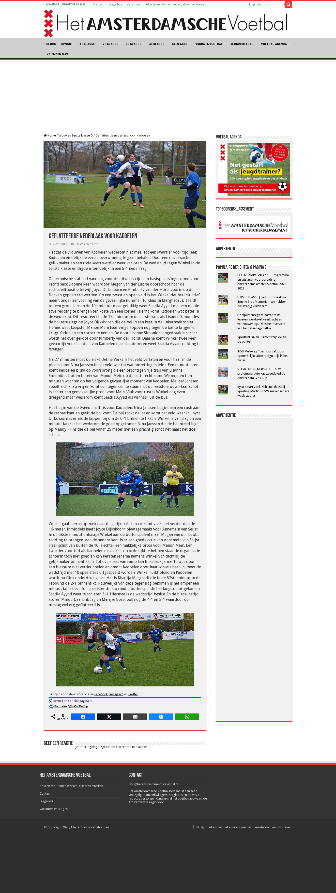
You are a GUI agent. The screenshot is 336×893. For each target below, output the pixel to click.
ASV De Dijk (80, 706)
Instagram (116, 694)
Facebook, (101, 694)
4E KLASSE (156, 44)
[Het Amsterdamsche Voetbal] (168, 23)
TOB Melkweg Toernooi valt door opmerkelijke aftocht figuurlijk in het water (262, 355)
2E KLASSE (110, 44)
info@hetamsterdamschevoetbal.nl (153, 784)
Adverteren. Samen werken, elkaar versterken (175, 4)
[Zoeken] (288, 4)
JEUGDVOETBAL (241, 44)
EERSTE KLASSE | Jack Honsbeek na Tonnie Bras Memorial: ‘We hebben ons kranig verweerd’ (262, 301)
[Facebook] (249, 5)
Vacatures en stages (54, 809)
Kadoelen (60, 706)
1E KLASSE (87, 44)
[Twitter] (254, 5)
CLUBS (51, 44)
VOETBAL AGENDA (274, 44)
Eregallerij (115, 4)
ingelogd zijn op (98, 747)
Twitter (133, 694)
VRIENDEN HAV (57, 54)
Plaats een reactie (87, 244)
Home (51, 135)
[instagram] (259, 5)
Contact (98, 4)
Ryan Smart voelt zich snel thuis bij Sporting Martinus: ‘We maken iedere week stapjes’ (263, 391)
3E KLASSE (133, 44)
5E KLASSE (179, 44)
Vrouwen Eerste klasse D (76, 135)
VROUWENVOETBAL (209, 44)
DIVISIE (66, 44)
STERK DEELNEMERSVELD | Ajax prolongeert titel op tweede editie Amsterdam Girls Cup (261, 373)
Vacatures (133, 4)
